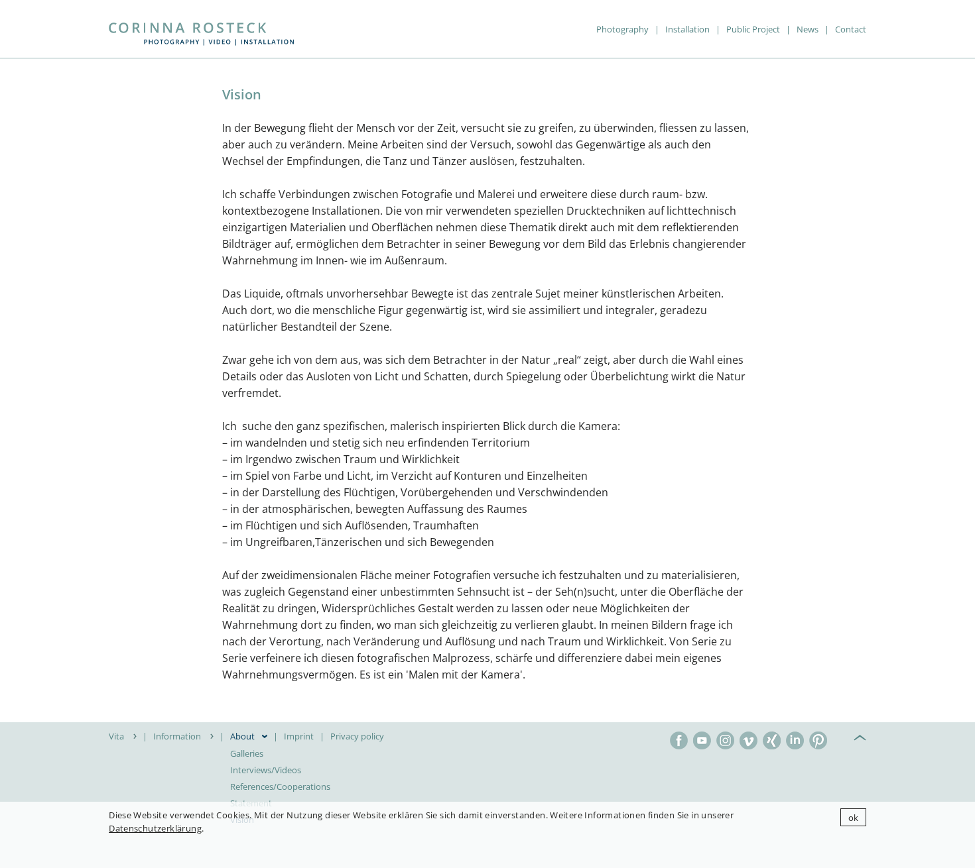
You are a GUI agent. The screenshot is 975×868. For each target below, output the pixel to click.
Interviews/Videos (265, 770)
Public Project (753, 29)
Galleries (246, 753)
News (807, 29)
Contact (850, 29)
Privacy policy (357, 736)
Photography (622, 29)
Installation (687, 29)
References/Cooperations (280, 786)
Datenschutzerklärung (155, 828)
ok (853, 818)
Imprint (299, 736)
